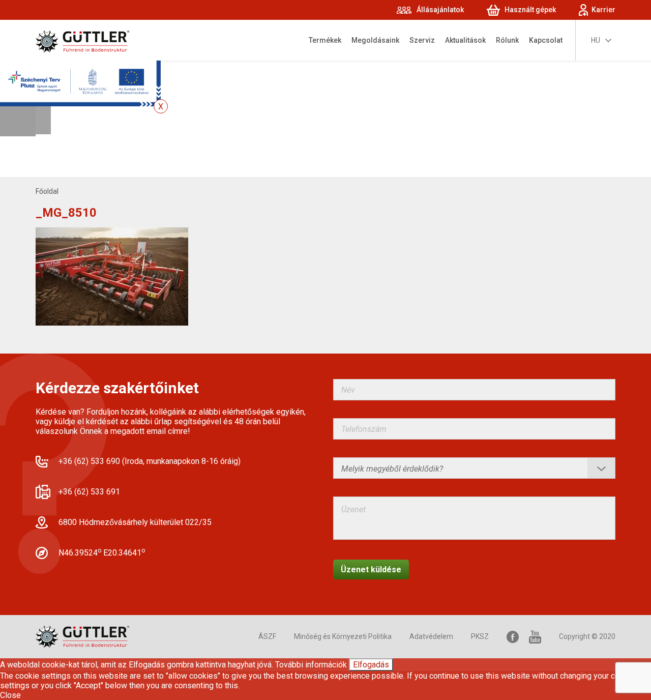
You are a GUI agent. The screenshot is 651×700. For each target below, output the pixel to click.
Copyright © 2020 (587, 636)
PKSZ (480, 636)
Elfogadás (371, 664)
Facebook (513, 636)
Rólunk (507, 40)
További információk (311, 664)
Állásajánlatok (440, 10)
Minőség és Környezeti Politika (343, 636)
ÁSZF (267, 636)
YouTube (535, 636)
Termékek (325, 40)
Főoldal (47, 191)
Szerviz (422, 40)
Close (10, 695)
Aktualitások (465, 40)
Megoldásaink (375, 40)
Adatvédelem (431, 636)
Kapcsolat (546, 40)
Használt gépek (530, 10)
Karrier (603, 10)
